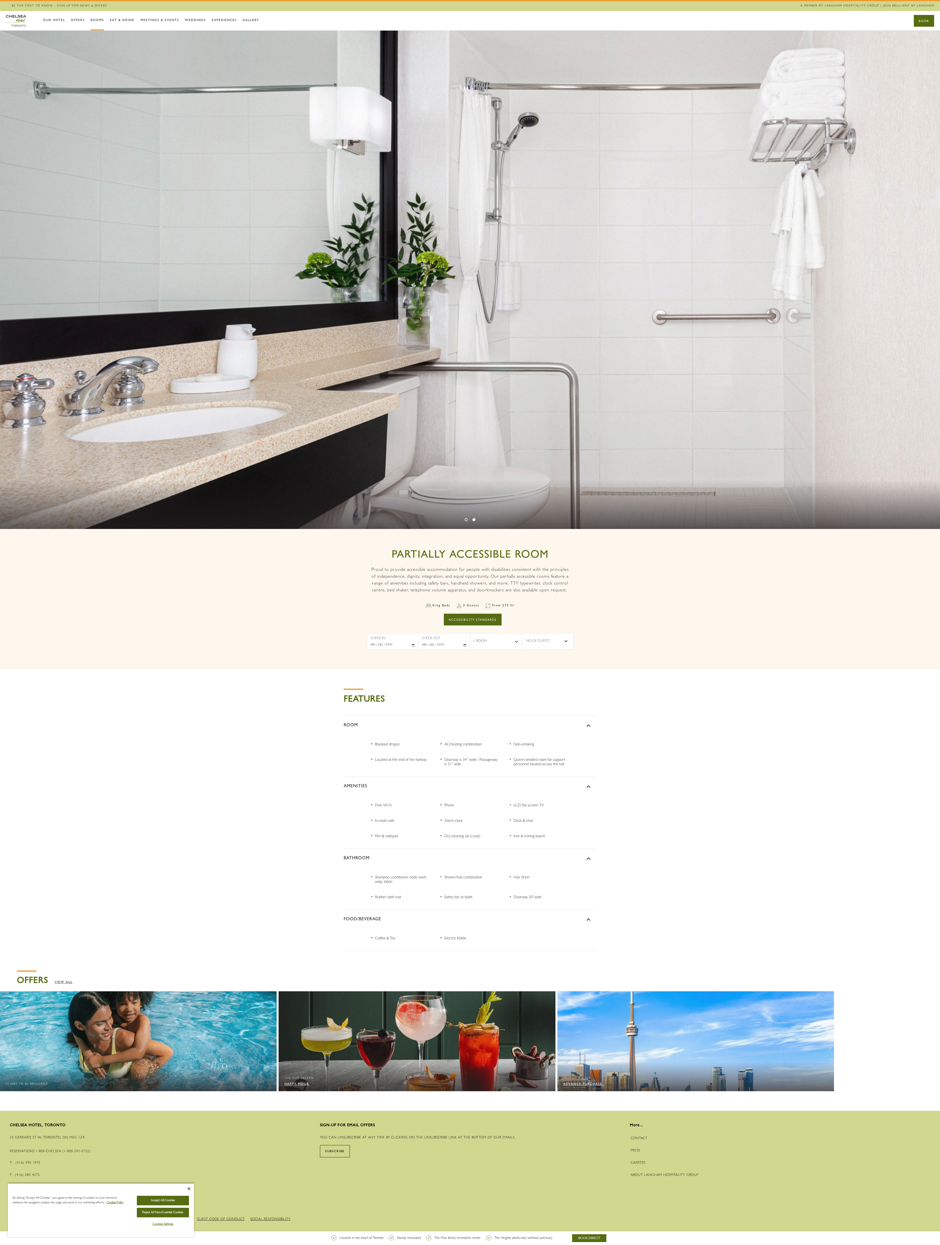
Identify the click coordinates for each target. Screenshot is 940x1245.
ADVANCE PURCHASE (582, 1084)
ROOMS (97, 20)
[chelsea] (20, 21)
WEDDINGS (195, 20)
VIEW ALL (63, 982)
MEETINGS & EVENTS (160, 20)
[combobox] (495, 641)
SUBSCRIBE (335, 1151)
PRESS (635, 1150)
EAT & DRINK (122, 20)
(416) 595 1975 (27, 1163)
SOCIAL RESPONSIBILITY (270, 1219)
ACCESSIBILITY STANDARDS (473, 620)
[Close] (189, 1188)
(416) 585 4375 (27, 1175)
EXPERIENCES (224, 20)
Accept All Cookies (163, 1200)
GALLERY (251, 20)
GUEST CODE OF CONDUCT (221, 1219)
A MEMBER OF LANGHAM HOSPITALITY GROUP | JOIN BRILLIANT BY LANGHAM (867, 6)
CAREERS (638, 1163)
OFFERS (78, 20)
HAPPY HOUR (296, 1084)
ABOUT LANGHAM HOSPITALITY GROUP (665, 1175)
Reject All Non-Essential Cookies (162, 1212)
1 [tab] (466, 519)
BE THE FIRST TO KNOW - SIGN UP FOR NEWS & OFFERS (59, 6)
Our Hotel (54, 20)
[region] (101, 1210)
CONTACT (639, 1138)
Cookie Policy (115, 1202)
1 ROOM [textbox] (480, 641)
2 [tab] (473, 519)
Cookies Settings (163, 1224)
